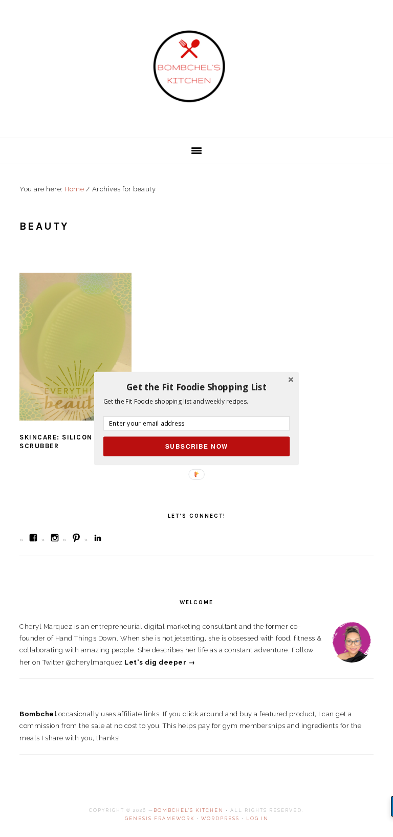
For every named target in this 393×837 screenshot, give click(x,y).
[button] (196, 387)
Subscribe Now (196, 446)
